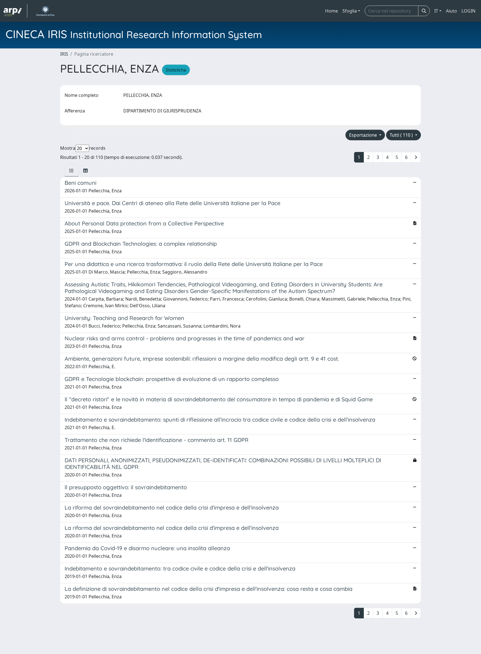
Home (331, 11)
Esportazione (363, 135)
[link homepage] (15, 11)
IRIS (64, 54)
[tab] (71, 170)
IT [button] (436, 11)
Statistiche (176, 70)
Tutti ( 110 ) (402, 135)
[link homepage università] (45, 11)
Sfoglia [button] (349, 11)
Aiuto (451, 11)
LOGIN (468, 11)
